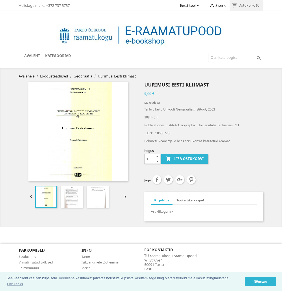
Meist (86, 268)
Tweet (168, 179)
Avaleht (32, 55)
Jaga (156, 179)
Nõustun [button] (260, 281)
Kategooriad (58, 55)
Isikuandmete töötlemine (100, 262)
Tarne (86, 256)
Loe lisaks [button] (15, 284)
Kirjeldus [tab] (161, 200)
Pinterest (191, 179)
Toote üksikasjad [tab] (190, 200)
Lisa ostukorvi (185, 158)
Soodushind (27, 256)
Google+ (179, 179)
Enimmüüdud (29, 268)
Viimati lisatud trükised (36, 262)
